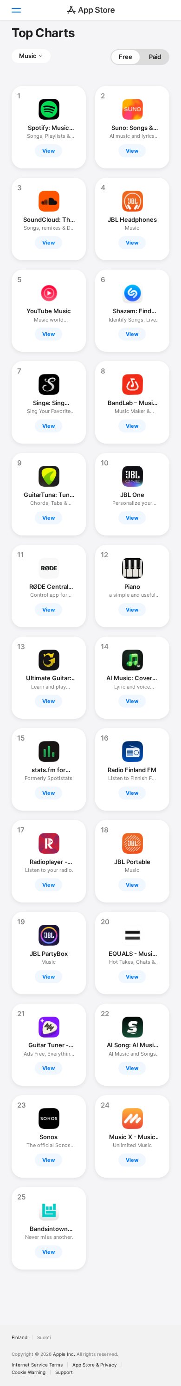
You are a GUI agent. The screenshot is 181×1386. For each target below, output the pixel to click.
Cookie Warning (28, 1372)
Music (28, 55)
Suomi (44, 1337)
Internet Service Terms (37, 1364)
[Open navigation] (16, 10)
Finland (19, 1337)
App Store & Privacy (94, 1364)
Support (64, 1372)
